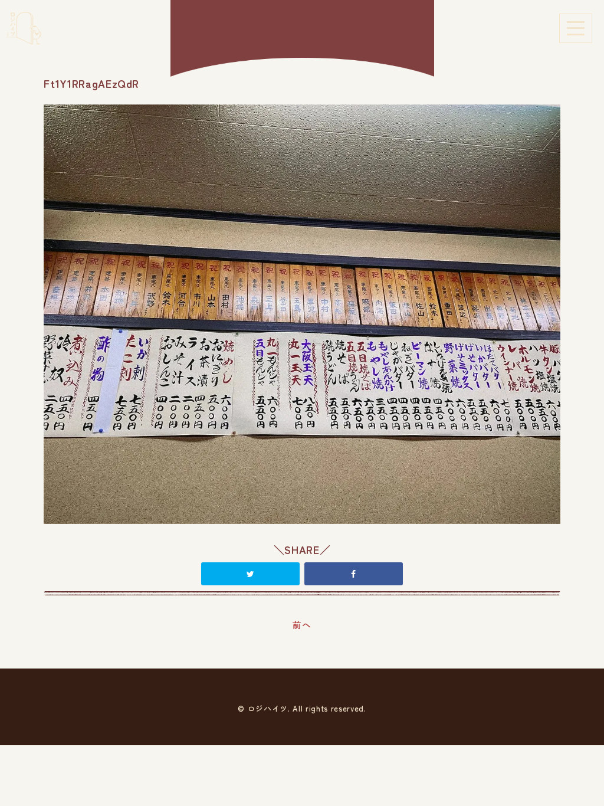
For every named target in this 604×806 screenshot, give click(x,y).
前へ (302, 624)
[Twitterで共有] (250, 573)
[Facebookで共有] (353, 573)
